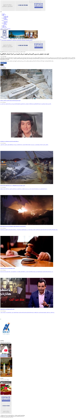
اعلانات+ (13, 40)
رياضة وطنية (6, 22)
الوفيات (3, 25)
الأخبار (3, 15)
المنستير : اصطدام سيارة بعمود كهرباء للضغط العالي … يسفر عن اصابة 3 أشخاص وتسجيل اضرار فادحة (12, 185)
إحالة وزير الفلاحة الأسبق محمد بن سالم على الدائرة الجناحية (7, 268)
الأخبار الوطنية (6, 17)
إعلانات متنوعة (16, 40)
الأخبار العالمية (6, 16)
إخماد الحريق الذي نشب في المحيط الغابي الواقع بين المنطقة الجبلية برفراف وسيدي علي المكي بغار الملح (13, 226)
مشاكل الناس (6, 19)
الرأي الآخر (5, 23)
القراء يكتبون (4, 26)
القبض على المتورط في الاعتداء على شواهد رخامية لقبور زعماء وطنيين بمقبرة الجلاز (10, 100)
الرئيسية (3, 13)
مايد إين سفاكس (4, 27)
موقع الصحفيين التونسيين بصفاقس (5, 28)
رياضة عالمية (6, 21)
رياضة (3, 20)
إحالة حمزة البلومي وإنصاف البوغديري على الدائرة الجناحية (7, 309)
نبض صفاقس (4, 14)
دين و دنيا (5, 24)
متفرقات (5, 18)
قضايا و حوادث (6, 40)
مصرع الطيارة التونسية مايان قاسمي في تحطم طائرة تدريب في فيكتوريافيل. (9, 141)
